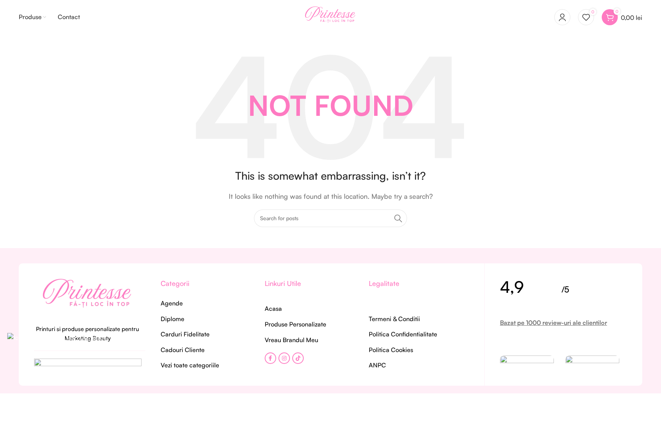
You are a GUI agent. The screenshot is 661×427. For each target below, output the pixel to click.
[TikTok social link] (298, 358)
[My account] (562, 17)
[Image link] (87, 296)
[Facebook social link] (270, 358)
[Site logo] (330, 16)
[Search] (398, 218)
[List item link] (203, 303)
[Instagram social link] (284, 358)
